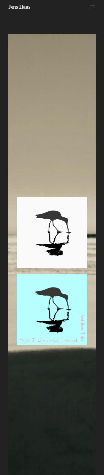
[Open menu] (92, 7)
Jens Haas (19, 7)
